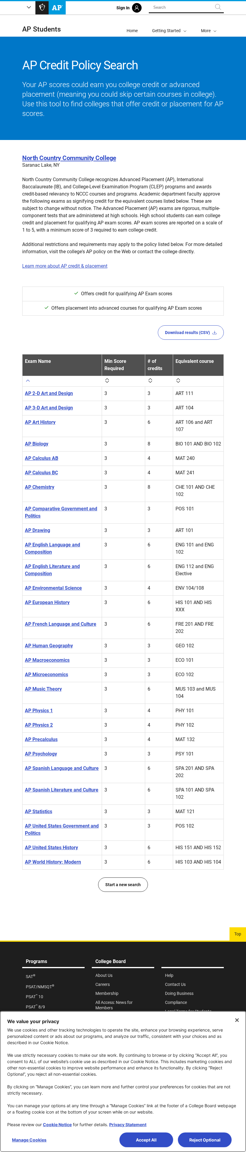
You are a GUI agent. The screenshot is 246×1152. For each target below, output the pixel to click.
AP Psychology (41, 754)
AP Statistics (38, 811)
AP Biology (36, 444)
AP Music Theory (43, 689)
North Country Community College (69, 158)
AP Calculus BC (41, 473)
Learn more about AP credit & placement (64, 266)
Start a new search (123, 884)
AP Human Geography (49, 646)
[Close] (237, 1020)
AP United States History (51, 847)
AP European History (47, 602)
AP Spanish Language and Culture (62, 768)
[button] (209, 26)
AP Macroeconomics (47, 660)
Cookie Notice (57, 1124)
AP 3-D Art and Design (49, 408)
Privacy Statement (127, 1124)
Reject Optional (204, 1139)
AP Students (41, 29)
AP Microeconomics (46, 674)
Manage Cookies (29, 1139)
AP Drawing (37, 530)
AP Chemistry (39, 487)
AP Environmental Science (53, 588)
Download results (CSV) (187, 332)
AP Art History (40, 422)
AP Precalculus (41, 739)
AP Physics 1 (39, 710)
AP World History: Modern (53, 862)
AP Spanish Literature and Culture (61, 790)
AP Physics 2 (39, 725)
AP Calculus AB (41, 458)
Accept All (146, 1139)
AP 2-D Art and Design (49, 393)
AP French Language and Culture (60, 624)
